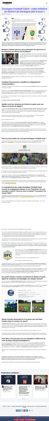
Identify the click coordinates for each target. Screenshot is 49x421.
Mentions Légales (30, 406)
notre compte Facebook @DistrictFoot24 (27, 196)
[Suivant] (46, 386)
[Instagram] (17, 411)
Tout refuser (22, 419)
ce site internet (10, 142)
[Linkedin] (19, 411)
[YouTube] (24, 411)
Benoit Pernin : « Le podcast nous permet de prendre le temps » (40, 387)
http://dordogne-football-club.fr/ (10, 183)
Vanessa (5, 391)
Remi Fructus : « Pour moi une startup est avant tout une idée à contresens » (8, 388)
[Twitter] (27, 411)
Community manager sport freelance (18, 406)
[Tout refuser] (47, 418)
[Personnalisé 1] (30, 411)
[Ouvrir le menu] (46, 3)
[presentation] (8, 380)
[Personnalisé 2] (32, 411)
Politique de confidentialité (40, 406)
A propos (4, 406)
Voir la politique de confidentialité (30, 419)
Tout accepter (16, 419)
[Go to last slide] (2, 386)
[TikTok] (22, 411)
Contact (9, 406)
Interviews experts (24, 6)
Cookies (24, 407)
